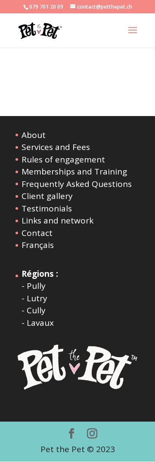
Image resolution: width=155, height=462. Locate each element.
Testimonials (47, 208)
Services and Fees (56, 147)
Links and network (57, 220)
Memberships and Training (74, 171)
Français (38, 245)
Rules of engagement (63, 159)
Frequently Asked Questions (77, 184)
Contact (37, 233)
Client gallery (47, 196)
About (34, 135)
